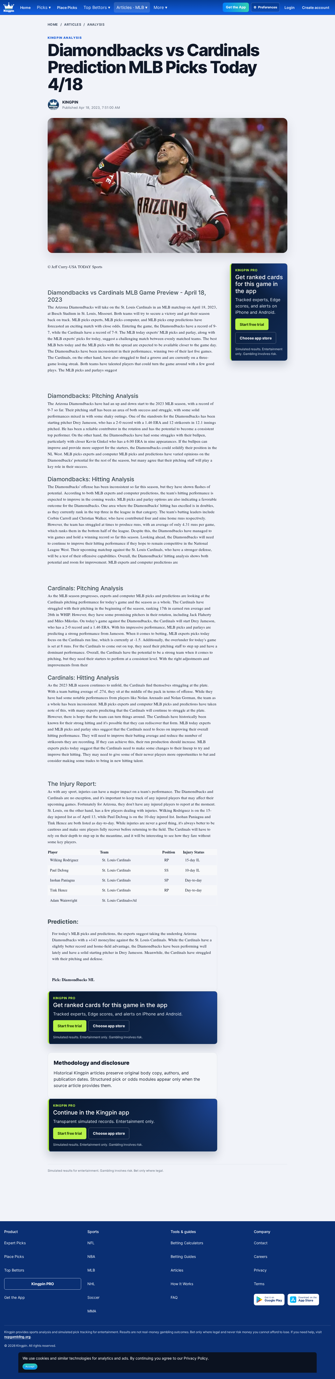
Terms (259, 1283)
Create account (315, 7)
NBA (91, 1256)
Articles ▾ (131, 7)
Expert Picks (15, 1243)
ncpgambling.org (17, 1337)
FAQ (174, 1297)
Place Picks (67, 7)
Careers (260, 1256)
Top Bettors (14, 1270)
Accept (30, 1366)
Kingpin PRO (42, 1283)
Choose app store (109, 1026)
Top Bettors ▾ (96, 7)
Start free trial (70, 1026)
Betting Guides (183, 1256)
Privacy (260, 1270)
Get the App (236, 7)
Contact (260, 1243)
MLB (91, 1270)
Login (289, 7)
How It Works (182, 1283)
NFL (90, 1243)
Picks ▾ (44, 7)
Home (25, 7)
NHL (91, 1283)
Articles (72, 24)
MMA (91, 1311)
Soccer (93, 1297)
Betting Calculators (187, 1243)
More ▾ (160, 7)
